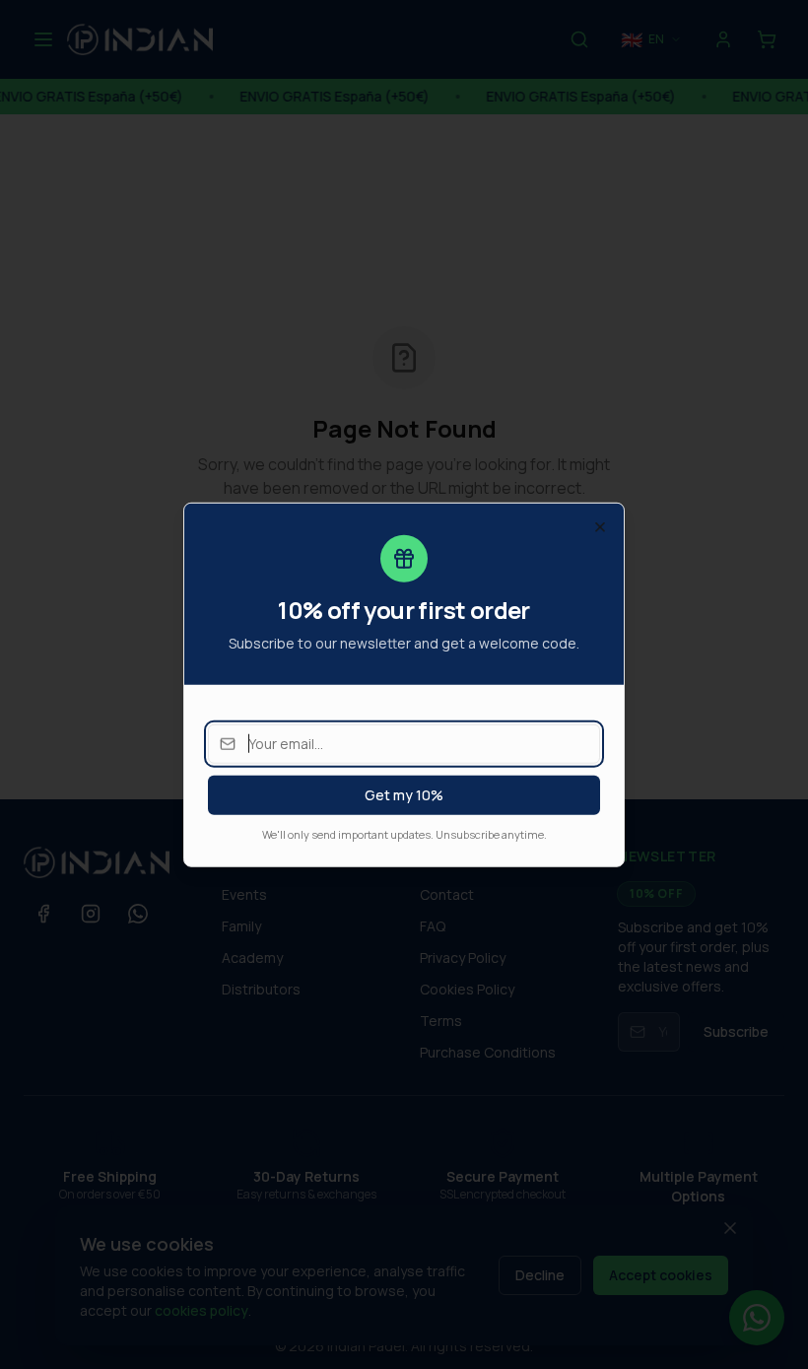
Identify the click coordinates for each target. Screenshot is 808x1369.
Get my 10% (404, 794)
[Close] (600, 526)
